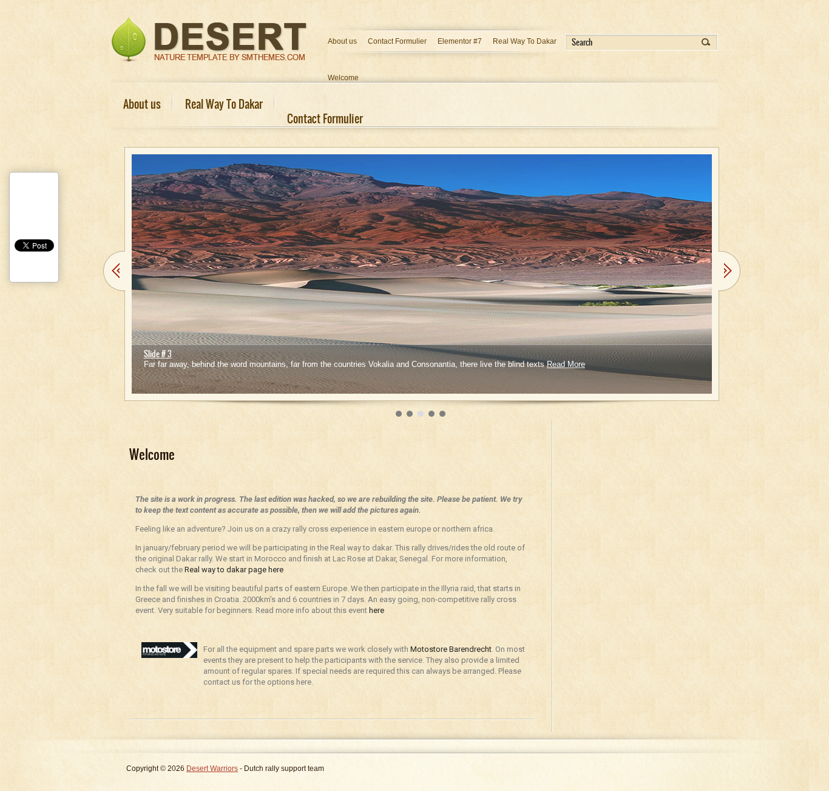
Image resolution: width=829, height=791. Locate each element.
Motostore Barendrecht (451, 649)
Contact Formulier (397, 41)
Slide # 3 (158, 354)
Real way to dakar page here (233, 569)
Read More (566, 364)
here (376, 610)
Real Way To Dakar (525, 41)
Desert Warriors (212, 768)
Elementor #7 (460, 41)
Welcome (343, 78)
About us (342, 41)
